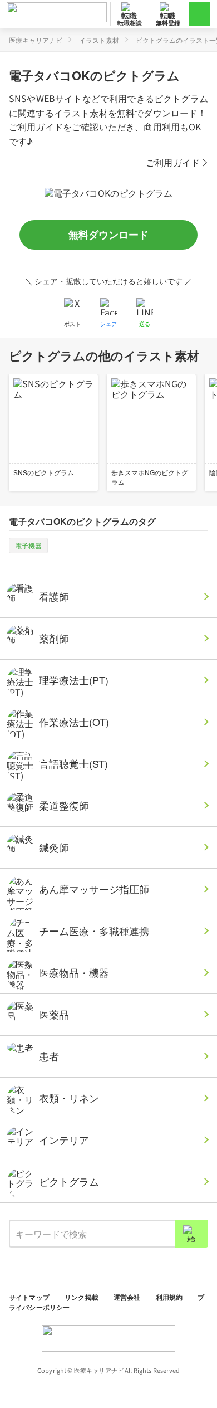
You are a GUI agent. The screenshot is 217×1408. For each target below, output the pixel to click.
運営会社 (128, 1297)
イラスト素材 (99, 40)
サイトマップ (30, 1297)
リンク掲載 (82, 1297)
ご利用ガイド (173, 162)
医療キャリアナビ (35, 40)
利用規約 (170, 1297)
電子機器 (28, 545)
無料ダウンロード (108, 234)
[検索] (191, 1234)
